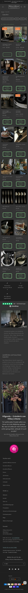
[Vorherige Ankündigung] (2, 2)
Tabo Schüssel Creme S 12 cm (7, 177)
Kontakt (4, 498)
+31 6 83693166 (15, 537)
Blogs (4, 517)
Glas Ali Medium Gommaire (19, 177)
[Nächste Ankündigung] (25, 2)
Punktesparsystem (7, 514)
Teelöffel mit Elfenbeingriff (19, 269)
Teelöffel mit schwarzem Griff (6, 269)
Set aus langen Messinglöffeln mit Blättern (7, 112)
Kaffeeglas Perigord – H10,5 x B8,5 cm (7, 45)
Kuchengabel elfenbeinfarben (19, 238)
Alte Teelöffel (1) (6, 237)
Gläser (16, 18)
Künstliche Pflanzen (7, 469)
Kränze (4, 472)
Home (2, 12)
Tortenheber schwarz (20, 144)
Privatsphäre (6, 508)
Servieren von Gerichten (7, 18)
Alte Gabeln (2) (6, 206)
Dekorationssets (6, 478)
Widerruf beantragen (8, 520)
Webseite (5, 495)
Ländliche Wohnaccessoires (9, 462)
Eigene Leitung (6, 485)
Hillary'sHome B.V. (11, 589)
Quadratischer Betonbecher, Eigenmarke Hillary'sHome (6, 78)
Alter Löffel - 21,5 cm (20, 206)
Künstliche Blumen (7, 465)
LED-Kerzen (5, 475)
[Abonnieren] (23, 564)
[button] (2, 6)
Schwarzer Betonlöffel (18, 112)
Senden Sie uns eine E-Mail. (10, 547)
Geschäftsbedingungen (8, 504)
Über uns (5, 501)
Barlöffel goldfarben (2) (20, 77)
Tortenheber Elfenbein (5, 145)
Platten (22, 18)
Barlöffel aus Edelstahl (18, 45)
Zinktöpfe (5, 482)
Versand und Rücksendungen (10, 511)
